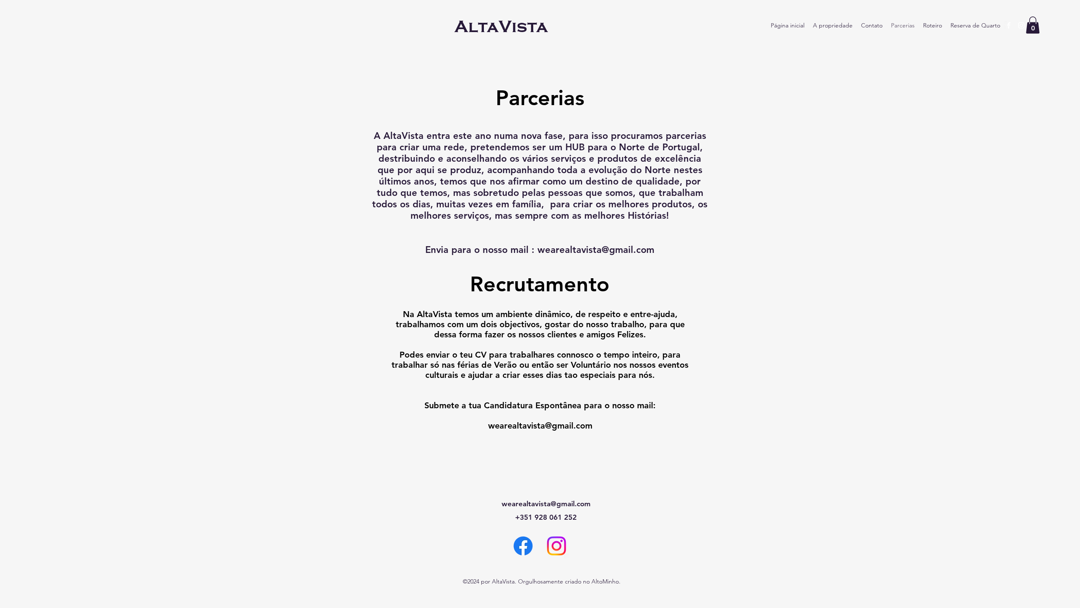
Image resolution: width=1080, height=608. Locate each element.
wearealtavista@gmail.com (595, 249)
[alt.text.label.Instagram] (1021, 25)
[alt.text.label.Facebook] (1008, 25)
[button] (1033, 25)
